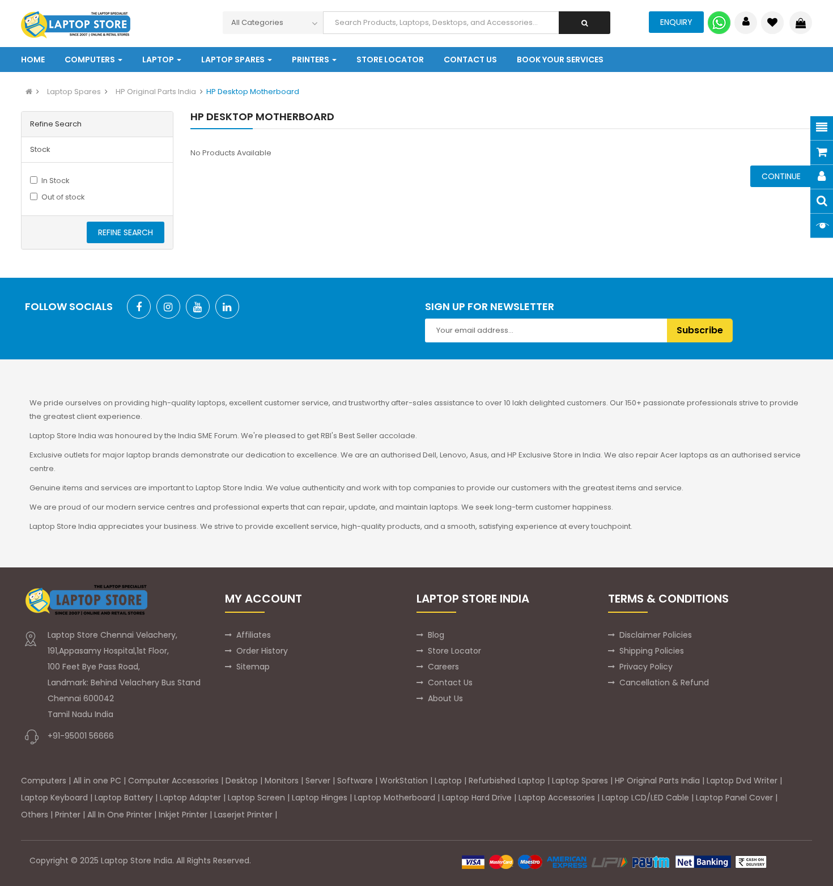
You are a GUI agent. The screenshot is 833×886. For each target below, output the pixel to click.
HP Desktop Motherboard (252, 91)
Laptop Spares (74, 91)
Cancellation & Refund (664, 682)
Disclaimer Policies (655, 635)
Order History (262, 650)
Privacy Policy (646, 666)
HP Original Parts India (156, 91)
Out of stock (63, 197)
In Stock (55, 180)
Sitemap (253, 666)
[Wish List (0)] (772, 22)
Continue (781, 176)
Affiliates (253, 635)
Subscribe (700, 330)
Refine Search (125, 232)
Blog (436, 635)
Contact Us (450, 682)
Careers (443, 666)
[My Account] (746, 22)
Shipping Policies (651, 650)
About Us (445, 698)
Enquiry (676, 22)
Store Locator (454, 650)
